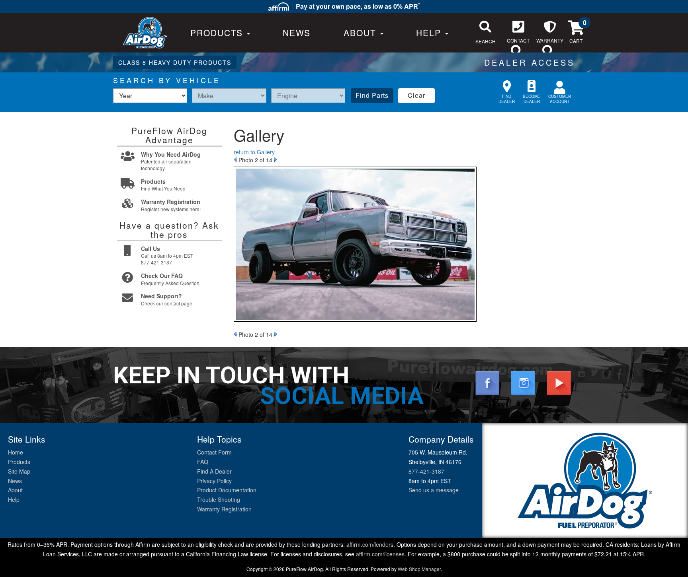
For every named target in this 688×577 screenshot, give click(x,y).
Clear (416, 95)
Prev (235, 159)
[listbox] (150, 96)
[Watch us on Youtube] (559, 382)
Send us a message (433, 490)
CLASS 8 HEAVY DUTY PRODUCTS (174, 62)
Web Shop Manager (419, 568)
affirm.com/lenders (369, 544)
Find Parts (372, 95)
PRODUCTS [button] (218, 33)
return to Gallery (254, 152)
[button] (363, 33)
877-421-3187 (426, 471)
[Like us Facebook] (487, 382)
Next (275, 159)
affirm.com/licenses (380, 554)
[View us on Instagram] (523, 382)
